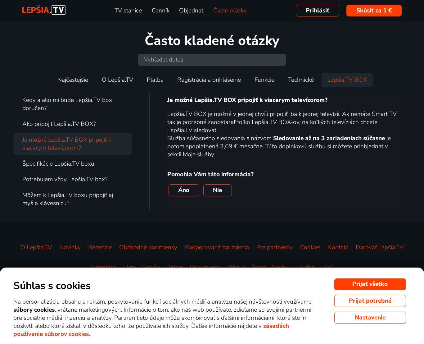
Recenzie (100, 247)
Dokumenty (205, 267)
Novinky (70, 247)
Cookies (310, 247)
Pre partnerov (274, 247)
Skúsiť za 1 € (374, 11)
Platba (155, 80)
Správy (281, 267)
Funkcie (264, 80)
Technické (301, 80)
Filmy (129, 267)
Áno (183, 190)
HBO (327, 267)
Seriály (151, 267)
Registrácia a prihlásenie (209, 80)
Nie (217, 190)
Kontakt (338, 247)
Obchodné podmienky (148, 247)
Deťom (175, 267)
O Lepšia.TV (117, 80)
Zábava (236, 267)
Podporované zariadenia (217, 247)
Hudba (305, 267)
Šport (258, 267)
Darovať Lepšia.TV (380, 247)
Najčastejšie (72, 80)
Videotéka (103, 267)
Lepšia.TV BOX (347, 80)
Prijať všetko (370, 284)
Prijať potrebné (370, 301)
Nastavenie (370, 318)
